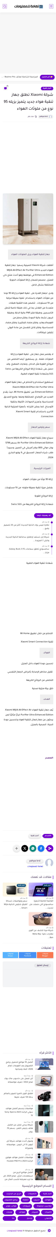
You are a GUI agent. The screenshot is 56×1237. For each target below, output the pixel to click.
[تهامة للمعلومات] (28, 6)
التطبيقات (32, 1194)
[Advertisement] (28, 43)
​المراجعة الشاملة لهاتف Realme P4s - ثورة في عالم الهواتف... (19, 77)
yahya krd (43, 117)
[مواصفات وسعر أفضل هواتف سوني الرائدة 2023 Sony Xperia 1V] (44, 1110)
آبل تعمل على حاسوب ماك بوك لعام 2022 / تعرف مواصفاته (18, 1080)
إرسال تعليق (42, 965)
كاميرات (48, 1212)
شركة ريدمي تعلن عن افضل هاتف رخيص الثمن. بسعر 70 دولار (20, 1128)
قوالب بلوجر (11, 1206)
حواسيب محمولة (44, 1206)
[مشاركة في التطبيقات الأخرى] (16, 848)
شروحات (26, 1206)
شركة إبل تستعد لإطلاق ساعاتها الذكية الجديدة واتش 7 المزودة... (27, 539)
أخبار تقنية (47, 88)
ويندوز (29, 1218)
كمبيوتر (35, 1212)
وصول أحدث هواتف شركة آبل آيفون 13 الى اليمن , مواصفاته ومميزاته (19, 1144)
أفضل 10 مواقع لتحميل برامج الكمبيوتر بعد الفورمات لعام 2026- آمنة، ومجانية (19, 1065)
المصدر (49, 758)
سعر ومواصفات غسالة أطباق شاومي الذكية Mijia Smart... (15, 904)
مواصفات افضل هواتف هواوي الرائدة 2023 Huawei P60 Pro (19, 1159)
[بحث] (5, 6)
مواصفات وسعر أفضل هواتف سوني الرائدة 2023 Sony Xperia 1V (19, 1112)
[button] (41, 848)
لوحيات (9, 1212)
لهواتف (22, 1212)
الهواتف (48, 1200)
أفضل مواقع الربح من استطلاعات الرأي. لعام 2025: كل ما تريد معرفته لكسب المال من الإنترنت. (18, 1177)
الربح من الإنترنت (13, 1194)
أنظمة (25, 1200)
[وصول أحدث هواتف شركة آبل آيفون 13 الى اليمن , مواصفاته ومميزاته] (44, 1143)
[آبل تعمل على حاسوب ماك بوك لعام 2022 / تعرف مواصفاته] (44, 1080)
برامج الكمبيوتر (11, 1200)
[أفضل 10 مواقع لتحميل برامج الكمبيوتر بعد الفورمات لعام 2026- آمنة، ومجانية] (44, 1064)
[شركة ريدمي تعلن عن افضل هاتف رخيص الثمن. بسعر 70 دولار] (44, 1127)
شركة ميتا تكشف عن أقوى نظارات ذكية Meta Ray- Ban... (41, 934)
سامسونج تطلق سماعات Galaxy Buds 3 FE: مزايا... (29, 551)
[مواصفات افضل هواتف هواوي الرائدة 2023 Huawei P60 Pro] (44, 1159)
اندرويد (36, 1200)
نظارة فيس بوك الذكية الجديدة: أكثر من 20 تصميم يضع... (26, 527)
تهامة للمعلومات (35, 867)
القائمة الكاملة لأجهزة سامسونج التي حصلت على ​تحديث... (41, 904)
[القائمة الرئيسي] (51, 6)
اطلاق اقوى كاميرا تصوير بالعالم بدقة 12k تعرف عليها (18, 1095)
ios (13, 1218)
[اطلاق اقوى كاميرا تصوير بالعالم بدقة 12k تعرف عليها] (44, 1095)
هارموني (48, 1218)
